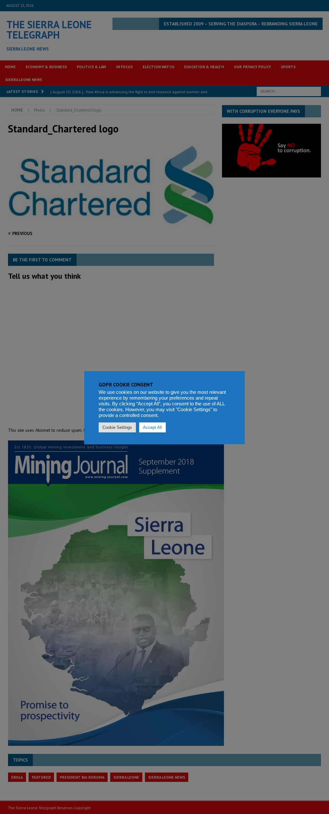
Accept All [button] (152, 427)
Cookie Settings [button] (117, 427)
